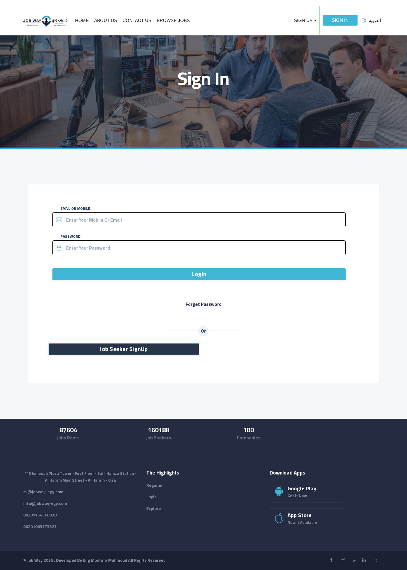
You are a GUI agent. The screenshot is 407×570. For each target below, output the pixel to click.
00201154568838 (40, 515)
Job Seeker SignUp (124, 349)
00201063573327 (40, 526)
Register (154, 485)
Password (70, 236)
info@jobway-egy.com (45, 503)
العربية (375, 20)
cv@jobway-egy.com (43, 492)
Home (82, 20)
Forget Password (204, 304)
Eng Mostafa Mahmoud (105, 560)
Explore (153, 508)
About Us (105, 20)
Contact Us (136, 20)
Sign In (340, 20)
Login (199, 274)
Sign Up (303, 20)
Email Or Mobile (75, 208)
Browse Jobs (173, 20)
